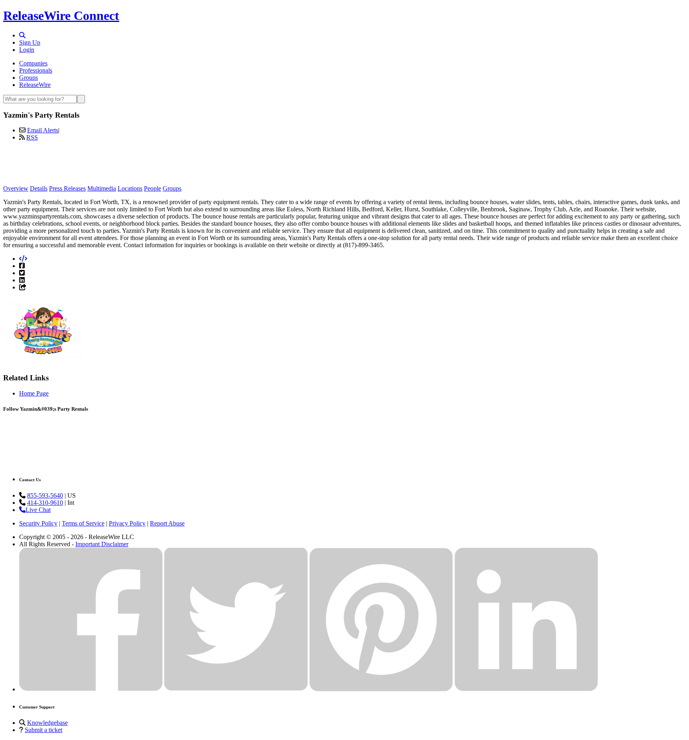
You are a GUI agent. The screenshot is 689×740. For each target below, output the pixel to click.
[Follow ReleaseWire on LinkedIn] (526, 689)
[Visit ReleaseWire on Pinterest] (381, 689)
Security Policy (38, 523)
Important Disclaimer (101, 544)
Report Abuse (167, 523)
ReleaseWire (35, 84)
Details (38, 188)
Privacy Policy (127, 523)
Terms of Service (83, 523)
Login (26, 49)
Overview (15, 188)
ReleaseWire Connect (61, 15)
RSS (32, 137)
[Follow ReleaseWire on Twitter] (236, 689)
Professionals (35, 70)
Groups (28, 77)
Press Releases (67, 188)
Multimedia (101, 188)
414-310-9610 (45, 502)
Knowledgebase (47, 722)
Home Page (34, 393)
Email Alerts (42, 130)
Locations (130, 188)
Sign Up (29, 42)
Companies (33, 63)
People (152, 188)
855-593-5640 (45, 495)
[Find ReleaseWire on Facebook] (91, 689)
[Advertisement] (344, 165)
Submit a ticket (43, 729)
